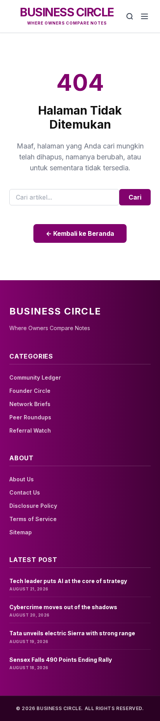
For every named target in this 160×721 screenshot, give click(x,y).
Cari (135, 197)
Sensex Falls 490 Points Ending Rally (60, 659)
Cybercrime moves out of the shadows (63, 607)
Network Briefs (29, 404)
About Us (21, 479)
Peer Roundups (30, 417)
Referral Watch (30, 430)
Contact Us (24, 492)
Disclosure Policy (33, 505)
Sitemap (20, 532)
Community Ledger (35, 377)
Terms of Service (33, 519)
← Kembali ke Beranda (80, 233)
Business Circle (67, 12)
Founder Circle (29, 390)
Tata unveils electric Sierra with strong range (72, 633)
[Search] (129, 16)
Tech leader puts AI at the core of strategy (68, 581)
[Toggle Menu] (144, 16)
